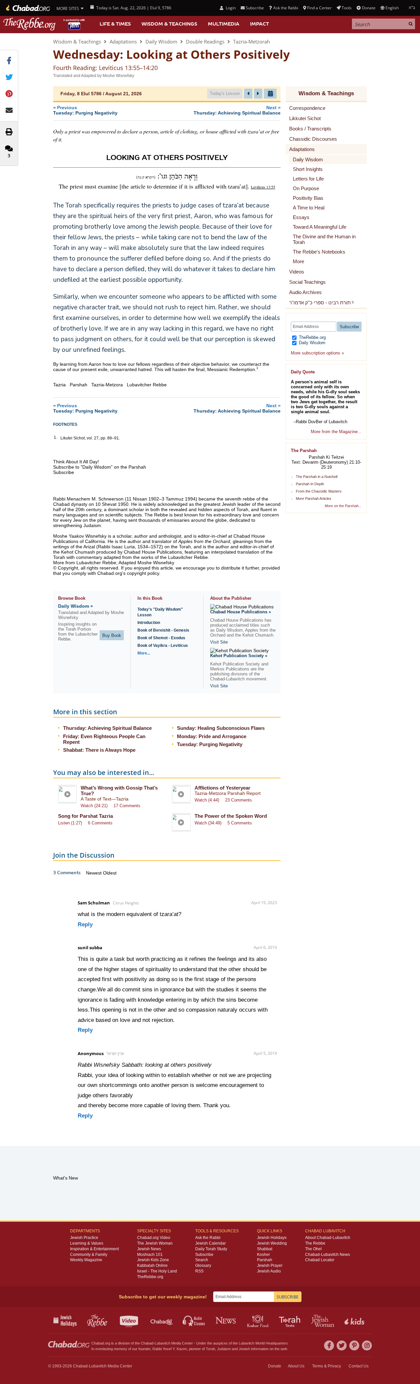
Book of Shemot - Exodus (161, 638)
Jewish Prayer (270, 1265)
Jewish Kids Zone (153, 1260)
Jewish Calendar (210, 1243)
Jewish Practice (84, 1237)
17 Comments (127, 805)
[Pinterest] (354, 1345)
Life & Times (115, 24)
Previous (85, 110)
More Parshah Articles (313, 498)
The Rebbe (315, 1243)
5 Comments (239, 822)
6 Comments (100, 822)
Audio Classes (194, 1320)
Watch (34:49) (208, 822)
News (226, 1320)
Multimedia (223, 24)
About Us (296, 1366)
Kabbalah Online (152, 1265)
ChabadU (162, 1320)
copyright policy (143, 573)
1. (55, 437)
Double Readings (205, 41)
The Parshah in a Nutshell (316, 477)
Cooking (258, 1320)
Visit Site (219, 642)
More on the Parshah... (343, 506)
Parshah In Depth (310, 484)
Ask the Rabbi (285, 8)
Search (201, 1260)
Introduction (148, 622)
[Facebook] (329, 1345)
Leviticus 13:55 (263, 187)
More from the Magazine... (336, 431)
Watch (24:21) (94, 805)
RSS (199, 1271)
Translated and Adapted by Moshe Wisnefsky (93, 75)
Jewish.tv (130, 1320)
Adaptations (123, 41)
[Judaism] (27, 8)
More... (143, 653)
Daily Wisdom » (75, 606)
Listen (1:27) (70, 822)
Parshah (264, 1260)
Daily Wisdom (161, 41)
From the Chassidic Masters (319, 491)
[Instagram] (367, 1345)
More (298, 261)
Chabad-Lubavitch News (327, 1254)
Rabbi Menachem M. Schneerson (88, 498)
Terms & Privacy (326, 1366)
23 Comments (238, 800)
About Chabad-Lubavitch (327, 1237)
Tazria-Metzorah (251, 41)
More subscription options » (317, 352)
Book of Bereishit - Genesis (163, 630)
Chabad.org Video (153, 1237)
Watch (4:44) (207, 800)
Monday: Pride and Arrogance (211, 736)
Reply (85, 924)
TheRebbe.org (311, 337)
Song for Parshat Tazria (85, 816)
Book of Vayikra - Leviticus (162, 645)
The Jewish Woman (155, 1243)
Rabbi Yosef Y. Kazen (169, 1349)
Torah (210, 1349)
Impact (259, 24)
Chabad (147, 1343)
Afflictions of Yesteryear (222, 788)
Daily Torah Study (211, 1249)
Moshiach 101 (150, 1254)
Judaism (224, 1349)
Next (237, 110)
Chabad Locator (319, 1260)
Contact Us (359, 1366)
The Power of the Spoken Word (231, 816)
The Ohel (313, 1249)
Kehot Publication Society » (238, 655)
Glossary (203, 1265)
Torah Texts (291, 1320)
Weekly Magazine (86, 1260)
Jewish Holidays (272, 1237)
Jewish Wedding (272, 1243)
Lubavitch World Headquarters (263, 1343)
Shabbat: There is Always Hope (99, 750)
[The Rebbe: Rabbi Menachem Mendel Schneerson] (44, 24)
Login (230, 8)
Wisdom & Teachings (169, 24)
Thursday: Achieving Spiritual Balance (107, 728)
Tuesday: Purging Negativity (209, 744)
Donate (368, 8)
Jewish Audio (269, 1271)
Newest (94, 873)
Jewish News (149, 1249)
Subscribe (204, 1254)
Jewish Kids (355, 1320)
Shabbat (264, 1249)
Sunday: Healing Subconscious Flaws (221, 728)
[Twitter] (342, 1345)
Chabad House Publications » (240, 611)
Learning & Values (86, 1243)
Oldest (110, 873)
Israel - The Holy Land (157, 1271)
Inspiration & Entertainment (94, 1249)
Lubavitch (162, 1343)
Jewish (244, 1349)
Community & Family (88, 1254)
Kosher (263, 1254)
